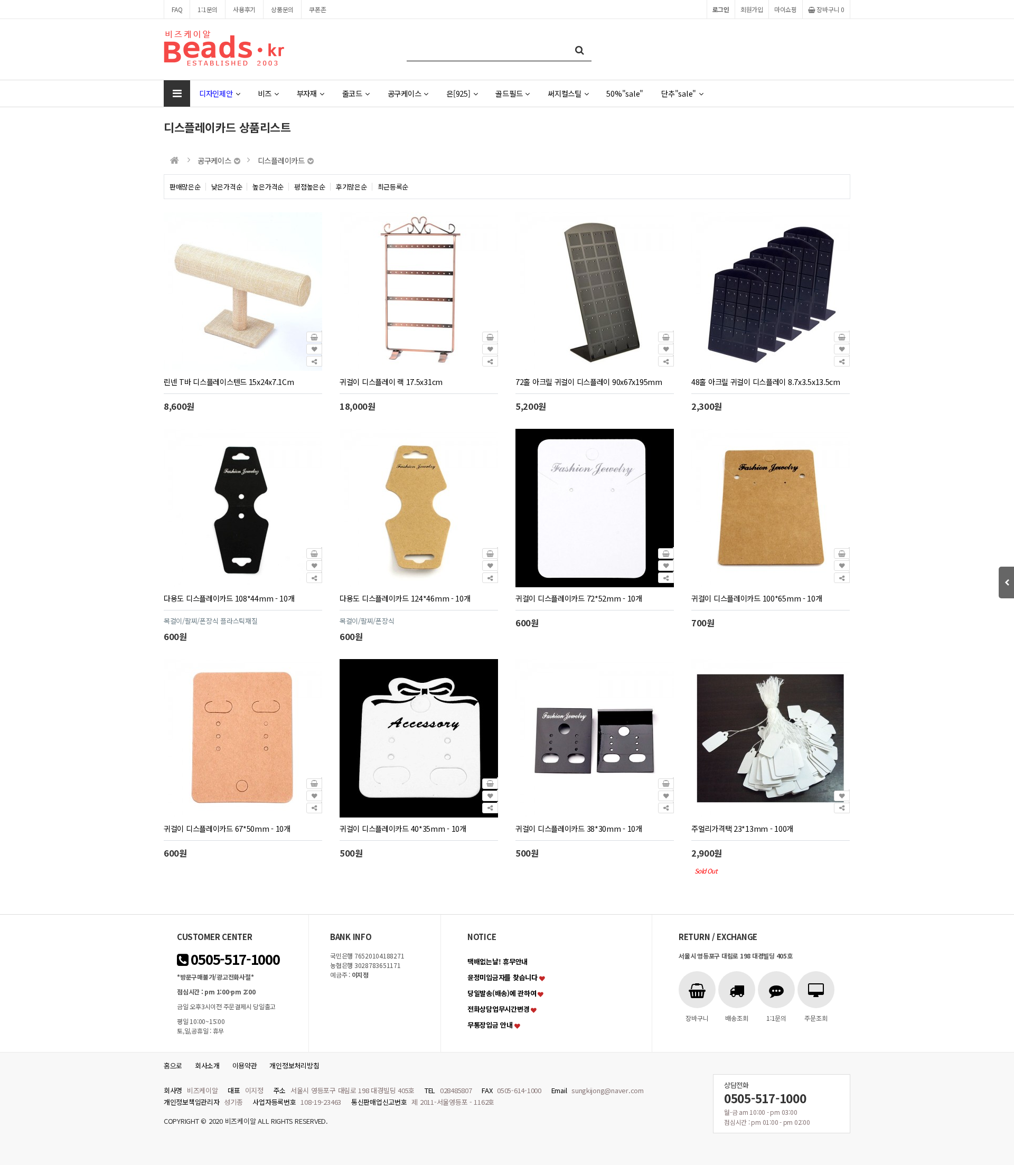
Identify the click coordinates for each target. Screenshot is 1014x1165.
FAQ (177, 9)
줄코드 (352, 93)
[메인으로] (174, 160)
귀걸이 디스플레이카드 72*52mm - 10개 (578, 598)
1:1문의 (208, 9)
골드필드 (508, 93)
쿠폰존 (317, 9)
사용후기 (244, 9)
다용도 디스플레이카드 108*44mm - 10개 (229, 598)
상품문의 (282, 9)
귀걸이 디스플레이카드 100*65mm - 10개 (756, 598)
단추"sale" (678, 93)
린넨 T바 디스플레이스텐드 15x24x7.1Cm (229, 381)
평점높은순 (309, 187)
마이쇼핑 (785, 9)
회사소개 (207, 1065)
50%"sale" (624, 93)
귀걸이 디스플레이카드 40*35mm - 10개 (403, 828)
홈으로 (173, 1065)
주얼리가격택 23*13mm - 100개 (742, 828)
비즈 (264, 93)
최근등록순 (393, 187)
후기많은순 (351, 187)
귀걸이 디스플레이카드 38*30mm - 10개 (578, 828)
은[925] (458, 93)
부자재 (307, 93)
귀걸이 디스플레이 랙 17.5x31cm (391, 381)
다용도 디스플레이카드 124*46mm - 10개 (405, 598)
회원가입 (751, 9)
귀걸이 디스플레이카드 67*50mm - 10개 (227, 828)
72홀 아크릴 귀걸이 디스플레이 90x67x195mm (588, 381)
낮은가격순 (226, 187)
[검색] (580, 49)
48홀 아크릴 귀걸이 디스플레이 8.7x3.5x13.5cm (765, 381)
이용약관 (244, 1065)
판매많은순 (185, 187)
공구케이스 (404, 93)
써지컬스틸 (564, 93)
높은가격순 (268, 187)
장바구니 (829, 9)
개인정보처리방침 (294, 1065)
